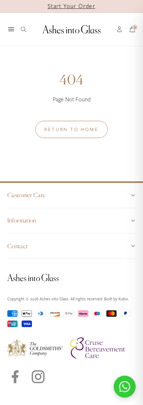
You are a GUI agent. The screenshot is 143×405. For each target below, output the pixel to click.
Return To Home (71, 129)
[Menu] (11, 29)
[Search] (23, 29)
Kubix (123, 299)
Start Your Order (71, 6)
